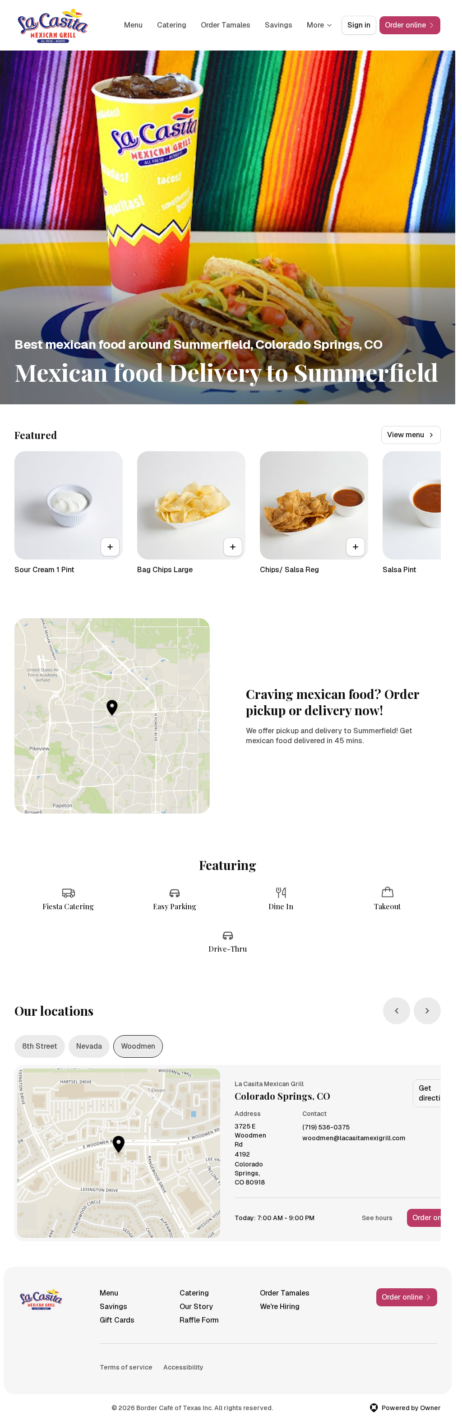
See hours (377, 1218)
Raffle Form (199, 1320)
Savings (278, 25)
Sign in (358, 25)
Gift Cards (117, 1320)
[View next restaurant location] (427, 1010)
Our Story (196, 1306)
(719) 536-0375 (326, 1127)
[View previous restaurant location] (396, 1010)
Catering (171, 25)
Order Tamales (225, 25)
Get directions (436, 1093)
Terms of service (126, 1367)
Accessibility (183, 1367)
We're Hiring (280, 1306)
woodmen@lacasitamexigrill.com (354, 1138)
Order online (432, 1217)
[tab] (39, 1046)
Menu (133, 25)
